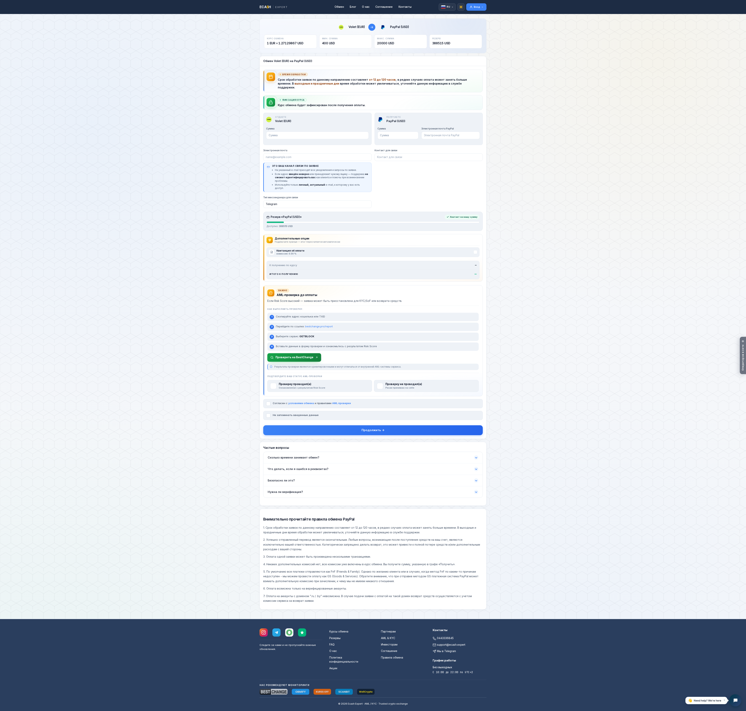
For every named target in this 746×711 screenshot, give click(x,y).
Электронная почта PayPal (437, 128)
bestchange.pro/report (319, 326)
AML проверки (341, 403)
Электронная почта (275, 150)
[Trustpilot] (302, 632)
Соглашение (384, 6)
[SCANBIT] (344, 692)
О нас (366, 6)
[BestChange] (274, 692)
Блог (353, 6)
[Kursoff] (322, 692)
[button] (706, 700)
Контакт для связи (386, 150)
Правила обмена (392, 657)
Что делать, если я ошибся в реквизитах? (298, 469)
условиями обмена (301, 403)
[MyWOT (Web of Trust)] (289, 632)
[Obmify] (300, 692)
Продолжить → (373, 430)
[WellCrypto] (366, 692)
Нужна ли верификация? (285, 492)
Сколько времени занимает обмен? (293, 457)
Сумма (270, 128)
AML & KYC (388, 638)
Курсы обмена (338, 631)
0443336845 (445, 638)
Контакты (405, 6)
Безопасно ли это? (281, 480)
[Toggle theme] (461, 7)
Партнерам (388, 631)
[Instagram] (264, 632)
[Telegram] (276, 632)
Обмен (339, 6)
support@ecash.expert (450, 644)
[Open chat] (735, 700)
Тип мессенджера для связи (280, 197)
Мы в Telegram (446, 651)
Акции (333, 668)
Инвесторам (389, 644)
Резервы (335, 638)
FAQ (332, 644)
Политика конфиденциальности (343, 659)
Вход (477, 6)
